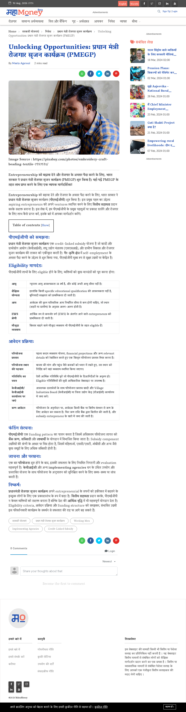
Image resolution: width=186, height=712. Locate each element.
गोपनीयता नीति (46, 650)
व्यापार (123, 22)
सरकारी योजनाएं (30, 32)
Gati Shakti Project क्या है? (161, 125)
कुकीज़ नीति (101, 707)
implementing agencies (25, 529)
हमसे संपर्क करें (16, 657)
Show (45, 225)
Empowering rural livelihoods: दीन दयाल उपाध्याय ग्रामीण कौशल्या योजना (162, 148)
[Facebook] (144, 4)
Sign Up (166, 11)
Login (174, 11)
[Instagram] (159, 4)
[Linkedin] (167, 4)
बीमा (135, 22)
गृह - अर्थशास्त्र (80, 22)
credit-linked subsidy (60, 529)
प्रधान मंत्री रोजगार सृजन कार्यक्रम (74, 32)
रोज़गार (13, 22)
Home (12, 32)
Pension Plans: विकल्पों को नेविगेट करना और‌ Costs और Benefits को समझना (161, 75)
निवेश (111, 22)
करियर (12, 664)
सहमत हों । (169, 707)
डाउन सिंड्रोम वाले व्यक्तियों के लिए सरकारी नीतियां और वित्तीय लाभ (161, 55)
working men (82, 521)
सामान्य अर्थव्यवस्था (32, 22)
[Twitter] (152, 4)
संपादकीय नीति (46, 671)
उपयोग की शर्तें (46, 664)
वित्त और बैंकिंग (57, 22)
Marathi (134, 4)
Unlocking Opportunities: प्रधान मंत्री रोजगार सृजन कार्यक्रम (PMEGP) (64, 51)
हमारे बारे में (14, 650)
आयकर (98, 22)
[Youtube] (175, 4)
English (122, 4)
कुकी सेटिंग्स (44, 657)
